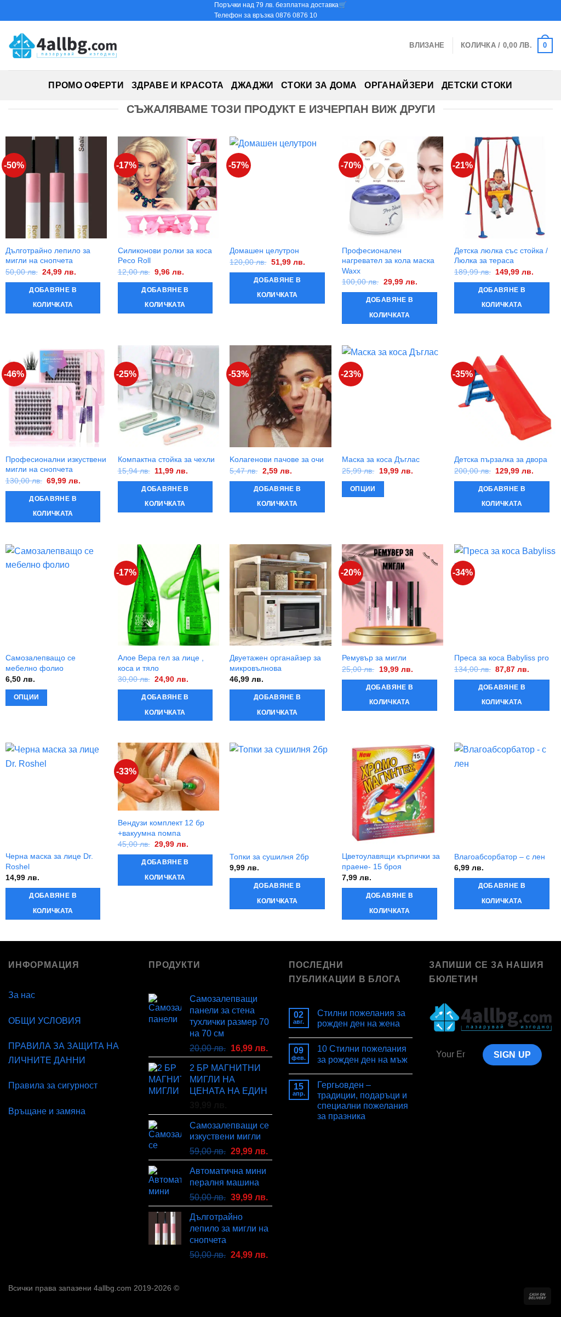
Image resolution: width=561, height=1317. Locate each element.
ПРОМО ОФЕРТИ (86, 85)
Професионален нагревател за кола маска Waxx (388, 260)
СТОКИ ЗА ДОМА (319, 85)
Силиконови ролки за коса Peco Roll (165, 255)
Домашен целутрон (264, 250)
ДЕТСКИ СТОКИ (477, 85)
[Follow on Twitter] (537, 10)
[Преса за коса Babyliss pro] (505, 595)
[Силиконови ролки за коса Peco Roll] (168, 187)
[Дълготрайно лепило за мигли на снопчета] (56, 187)
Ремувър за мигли (374, 657)
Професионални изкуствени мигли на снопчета (55, 464)
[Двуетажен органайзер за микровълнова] (280, 595)
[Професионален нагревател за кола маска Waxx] (392, 187)
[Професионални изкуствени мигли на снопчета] (56, 396)
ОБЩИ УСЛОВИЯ (44, 1020)
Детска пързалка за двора (500, 459)
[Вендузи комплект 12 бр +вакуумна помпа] (168, 777)
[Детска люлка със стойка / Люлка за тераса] (505, 187)
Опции (363, 489)
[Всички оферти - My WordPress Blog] (63, 45)
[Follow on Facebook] (516, 10)
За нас (21, 995)
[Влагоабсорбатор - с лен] (505, 793)
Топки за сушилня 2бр (269, 856)
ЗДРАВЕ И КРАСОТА (177, 85)
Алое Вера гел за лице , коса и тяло (161, 662)
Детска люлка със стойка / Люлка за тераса (501, 255)
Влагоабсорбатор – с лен (499, 856)
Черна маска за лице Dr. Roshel (49, 861)
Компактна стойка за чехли (166, 459)
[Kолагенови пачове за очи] (280, 396)
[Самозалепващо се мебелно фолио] (56, 595)
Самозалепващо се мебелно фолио (40, 662)
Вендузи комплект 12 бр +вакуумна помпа (161, 827)
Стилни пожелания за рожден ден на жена (361, 1018)
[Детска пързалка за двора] (505, 396)
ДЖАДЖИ (252, 85)
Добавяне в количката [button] (52, 298)
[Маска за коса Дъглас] (392, 396)
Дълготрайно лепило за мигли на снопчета (47, 255)
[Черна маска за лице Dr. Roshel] (56, 793)
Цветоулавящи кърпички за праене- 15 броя (391, 861)
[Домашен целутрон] (280, 187)
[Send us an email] (547, 10)
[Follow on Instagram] (526, 10)
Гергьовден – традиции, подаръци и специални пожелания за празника (362, 1100)
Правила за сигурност (53, 1085)
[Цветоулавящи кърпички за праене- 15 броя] (392, 793)
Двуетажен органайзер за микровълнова (275, 662)
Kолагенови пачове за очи (277, 459)
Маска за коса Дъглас (381, 459)
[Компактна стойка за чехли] (168, 396)
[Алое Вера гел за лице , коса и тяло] (168, 595)
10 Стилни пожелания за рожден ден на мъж (362, 1054)
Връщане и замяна (46, 1111)
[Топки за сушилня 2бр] (280, 793)
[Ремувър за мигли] (392, 595)
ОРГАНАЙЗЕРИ (399, 85)
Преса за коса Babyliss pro (501, 657)
